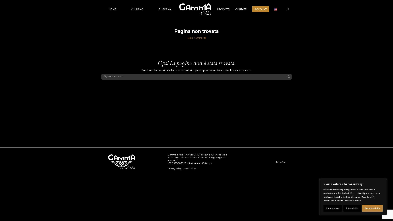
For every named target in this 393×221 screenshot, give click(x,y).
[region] (353, 197)
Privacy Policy (174, 168)
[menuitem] (276, 9)
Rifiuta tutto (352, 208)
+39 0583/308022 (177, 163)
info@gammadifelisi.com (199, 163)
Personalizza (332, 208)
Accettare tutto (372, 208)
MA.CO (282, 161)
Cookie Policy (189, 168)
